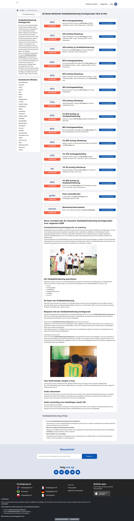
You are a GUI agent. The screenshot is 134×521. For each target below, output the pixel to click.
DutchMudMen (23, 121)
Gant (20, 92)
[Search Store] (115, 4)
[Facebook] (56, 472)
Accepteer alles (74, 519)
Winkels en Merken (92, 4)
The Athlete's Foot (24, 135)
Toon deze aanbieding (107, 23)
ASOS (20, 87)
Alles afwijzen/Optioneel (62, 519)
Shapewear (22, 113)
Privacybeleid (72, 488)
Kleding (22, 10)
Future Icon (22, 147)
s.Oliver (21, 149)
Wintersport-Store (23, 145)
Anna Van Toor (23, 140)
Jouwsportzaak (23, 133)
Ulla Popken (22, 125)
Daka (20, 142)
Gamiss (21, 89)
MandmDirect (22, 106)
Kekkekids (21, 118)
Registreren (89, 456)
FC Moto (21, 101)
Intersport (21, 130)
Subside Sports (23, 116)
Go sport (21, 128)
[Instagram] (67, 472)
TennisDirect (22, 111)
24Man (20, 137)
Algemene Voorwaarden (75, 490)
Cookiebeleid (4, 503)
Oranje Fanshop (23, 104)
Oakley (20, 109)
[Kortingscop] (24, 4)
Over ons (71, 485)
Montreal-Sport (23, 123)
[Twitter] (61, 472)
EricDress (21, 85)
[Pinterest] (72, 472)
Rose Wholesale (23, 82)
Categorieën (104, 4)
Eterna (20, 97)
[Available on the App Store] (102, 493)
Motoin (20, 94)
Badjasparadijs (23, 99)
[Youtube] (78, 472)
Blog (111, 4)
